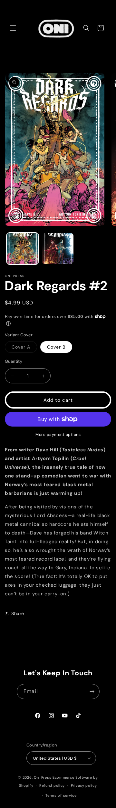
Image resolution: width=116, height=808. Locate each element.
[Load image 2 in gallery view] (58, 249)
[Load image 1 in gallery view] (22, 249)
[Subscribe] (92, 691)
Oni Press (42, 777)
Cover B (56, 347)
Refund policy (52, 785)
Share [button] (17, 613)
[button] (13, 28)
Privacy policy (84, 785)
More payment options (58, 434)
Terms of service (60, 795)
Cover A (24, 348)
